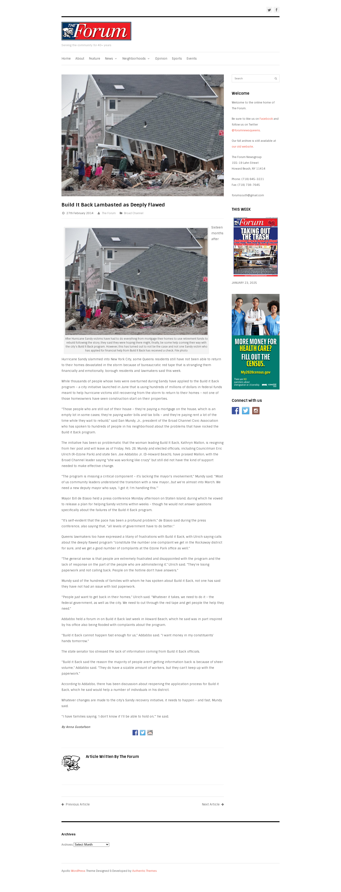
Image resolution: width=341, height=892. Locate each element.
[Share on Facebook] (135, 732)
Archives (67, 845)
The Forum (109, 213)
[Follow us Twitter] (245, 410)
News (109, 59)
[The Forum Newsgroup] (96, 39)
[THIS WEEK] (256, 277)
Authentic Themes (144, 871)
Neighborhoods (134, 59)
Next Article (211, 804)
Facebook (266, 119)
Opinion (161, 59)
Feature (94, 59)
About (79, 59)
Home (66, 59)
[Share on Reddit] (150, 732)
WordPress (78, 871)
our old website (242, 146)
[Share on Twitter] (142, 732)
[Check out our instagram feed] (256, 410)
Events (192, 59)
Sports (177, 59)
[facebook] (276, 10)
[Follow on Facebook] (235, 410)
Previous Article (78, 804)
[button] (142, 727)
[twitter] (269, 10)
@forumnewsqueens (246, 130)
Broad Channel (133, 213)
